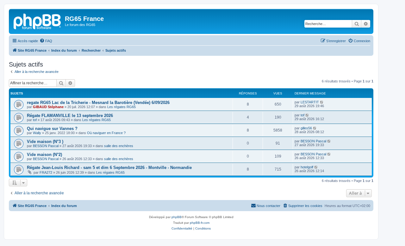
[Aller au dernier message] (322, 102)
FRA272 (46, 172)
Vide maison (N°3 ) (45, 141)
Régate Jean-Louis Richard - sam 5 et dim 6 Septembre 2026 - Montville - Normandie (109, 167)
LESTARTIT (310, 102)
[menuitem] (46, 41)
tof (35, 120)
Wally (37, 133)
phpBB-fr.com (199, 222)
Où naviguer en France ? (106, 133)
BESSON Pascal (46, 146)
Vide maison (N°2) (44, 154)
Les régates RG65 (121, 107)
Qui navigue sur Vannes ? (52, 128)
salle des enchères (118, 146)
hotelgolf (307, 167)
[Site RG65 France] (37, 20)
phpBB (176, 217)
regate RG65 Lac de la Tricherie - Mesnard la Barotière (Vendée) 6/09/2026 (98, 102)
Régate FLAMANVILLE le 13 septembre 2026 (70, 115)
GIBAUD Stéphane (48, 107)
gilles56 (306, 128)
